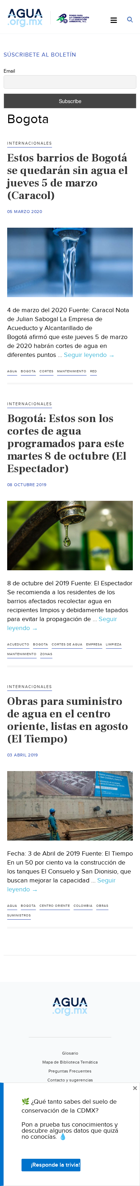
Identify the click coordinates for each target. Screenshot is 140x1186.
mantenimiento (72, 371)
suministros (19, 916)
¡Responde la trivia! (55, 1165)
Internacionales (29, 143)
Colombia (83, 906)
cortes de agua (67, 645)
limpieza (114, 645)
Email (9, 71)
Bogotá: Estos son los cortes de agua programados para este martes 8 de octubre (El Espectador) (66, 443)
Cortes (46, 371)
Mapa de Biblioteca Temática (70, 1062)
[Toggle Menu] (113, 20)
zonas (46, 654)
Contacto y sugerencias (70, 1080)
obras (102, 906)
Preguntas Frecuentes (70, 1071)
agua (12, 371)
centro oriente (54, 906)
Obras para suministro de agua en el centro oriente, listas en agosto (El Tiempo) (67, 720)
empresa (94, 645)
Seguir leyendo (89, 355)
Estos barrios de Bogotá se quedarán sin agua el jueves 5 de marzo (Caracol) (67, 177)
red (93, 371)
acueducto (18, 645)
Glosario (70, 1053)
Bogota (28, 371)
